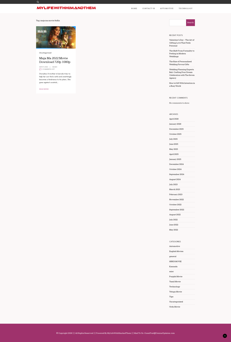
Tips (171, 296)
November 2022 (176, 199)
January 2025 (175, 159)
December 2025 (176, 129)
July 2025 (173, 139)
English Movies (176, 251)
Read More (44, 89)
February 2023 (175, 194)
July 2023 (173, 184)
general (172, 256)
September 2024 (176, 174)
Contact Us (148, 8)
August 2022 (175, 214)
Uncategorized (45, 53)
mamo (54, 67)
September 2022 (176, 209)
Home (134, 8)
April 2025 (174, 154)
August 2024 (175, 179)
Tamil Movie (175, 281)
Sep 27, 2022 (43, 67)
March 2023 (174, 189)
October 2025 (175, 134)
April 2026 (174, 119)
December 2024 (176, 164)
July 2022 (173, 219)
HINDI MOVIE (175, 261)
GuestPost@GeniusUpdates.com (159, 333)
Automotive (166, 8)
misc (171, 271)
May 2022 (173, 230)
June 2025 (173, 144)
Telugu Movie (175, 292)
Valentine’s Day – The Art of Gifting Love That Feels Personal (181, 43)
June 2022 (173, 225)
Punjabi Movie (175, 276)
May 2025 (173, 149)
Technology (185, 8)
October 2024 (175, 169)
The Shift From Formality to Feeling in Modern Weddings (181, 54)
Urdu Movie (174, 307)
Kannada (173, 266)
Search (190, 22)
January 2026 (175, 124)
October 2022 (175, 204)
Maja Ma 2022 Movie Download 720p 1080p (54, 60)
